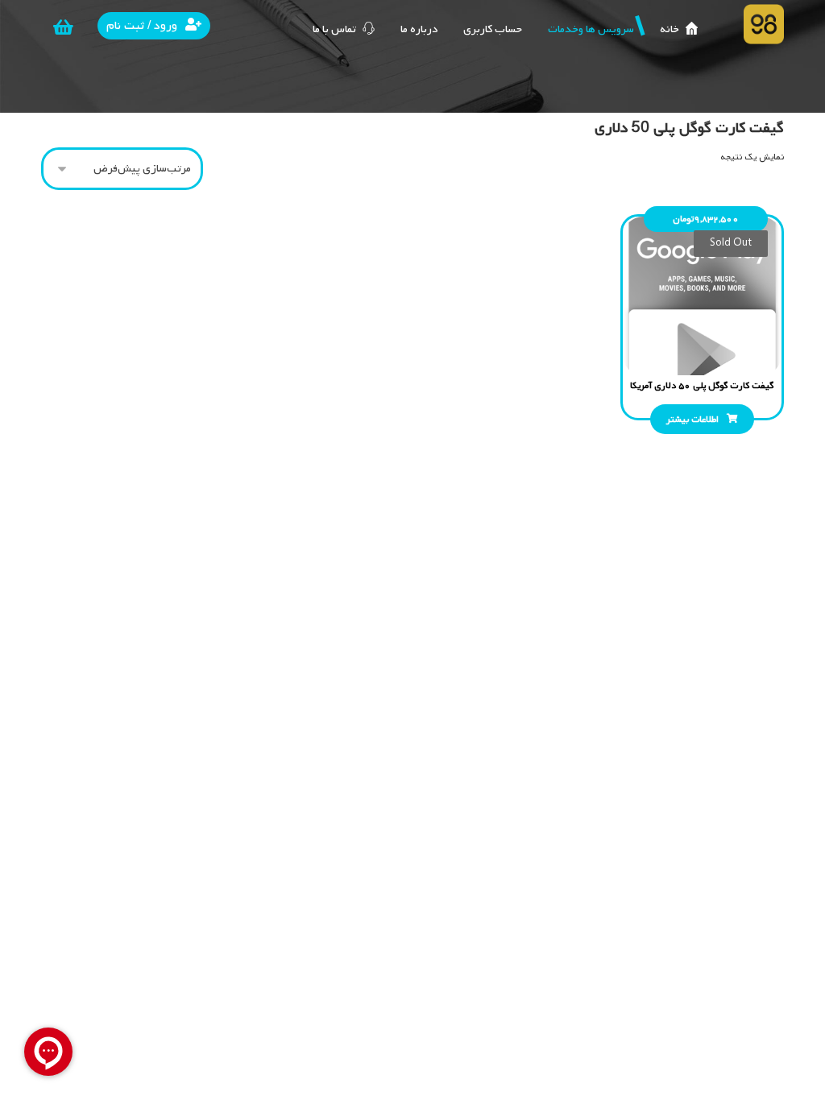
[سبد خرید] (62, 27)
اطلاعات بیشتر (692, 419)
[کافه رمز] (764, 24)
